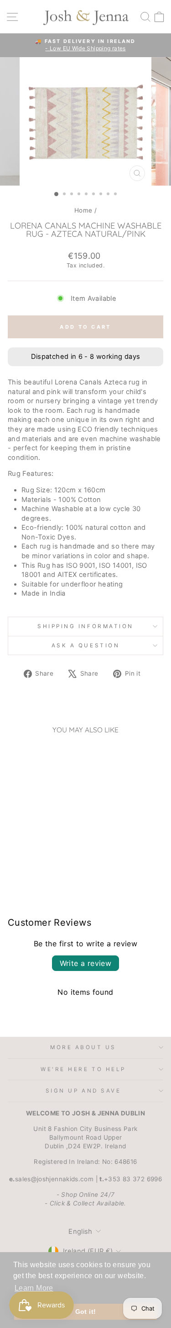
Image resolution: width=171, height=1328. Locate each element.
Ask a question (85, 645)
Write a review (86, 963)
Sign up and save (83, 1091)
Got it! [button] (85, 1311)
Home (83, 210)
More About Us (83, 1047)
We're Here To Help (83, 1069)
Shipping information (85, 626)
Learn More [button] (34, 1288)
